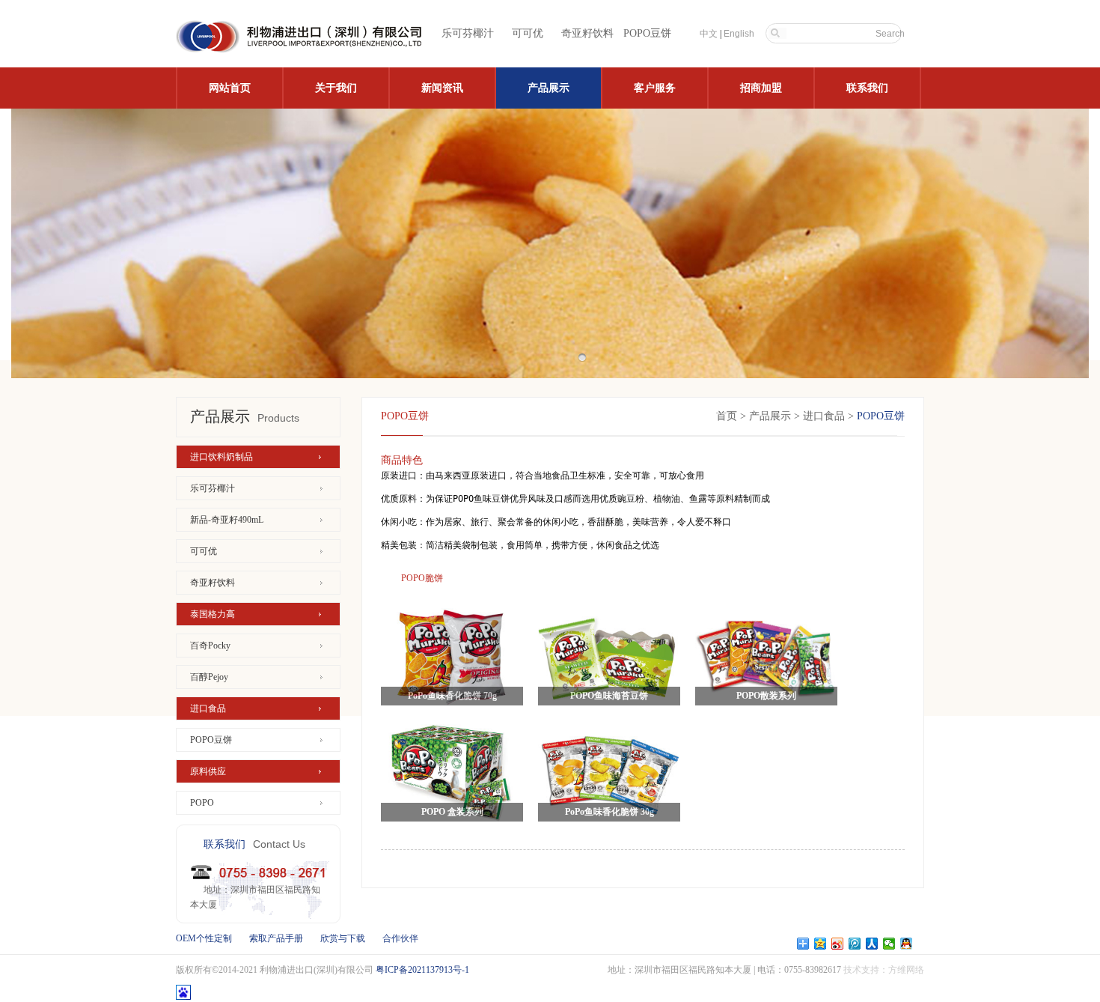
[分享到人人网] (872, 944)
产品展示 (548, 88)
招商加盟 (761, 88)
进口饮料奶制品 (221, 457)
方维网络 (906, 970)
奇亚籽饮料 (587, 33)
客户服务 (655, 88)
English (739, 33)
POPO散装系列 (766, 695)
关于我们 (336, 88)
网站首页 (230, 88)
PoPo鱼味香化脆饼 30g (609, 812)
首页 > (731, 416)
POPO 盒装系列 (452, 812)
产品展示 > (774, 416)
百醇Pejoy (209, 677)
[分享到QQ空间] (820, 944)
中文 (709, 33)
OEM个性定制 (204, 938)
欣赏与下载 (342, 938)
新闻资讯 (442, 88)
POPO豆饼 (647, 33)
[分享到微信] (889, 944)
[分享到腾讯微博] (855, 944)
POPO (202, 803)
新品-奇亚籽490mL (226, 519)
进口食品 (208, 708)
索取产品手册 (276, 938)
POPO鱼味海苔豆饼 (609, 695)
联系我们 (867, 88)
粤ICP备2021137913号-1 (422, 970)
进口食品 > (830, 416)
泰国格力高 (212, 614)
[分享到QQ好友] (906, 944)
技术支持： (865, 970)
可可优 (527, 33)
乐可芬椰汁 (467, 33)
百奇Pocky (210, 645)
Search (890, 33)
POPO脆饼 (422, 578)
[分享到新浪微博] (837, 944)
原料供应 (208, 771)
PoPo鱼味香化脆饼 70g (452, 695)
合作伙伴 (400, 938)
